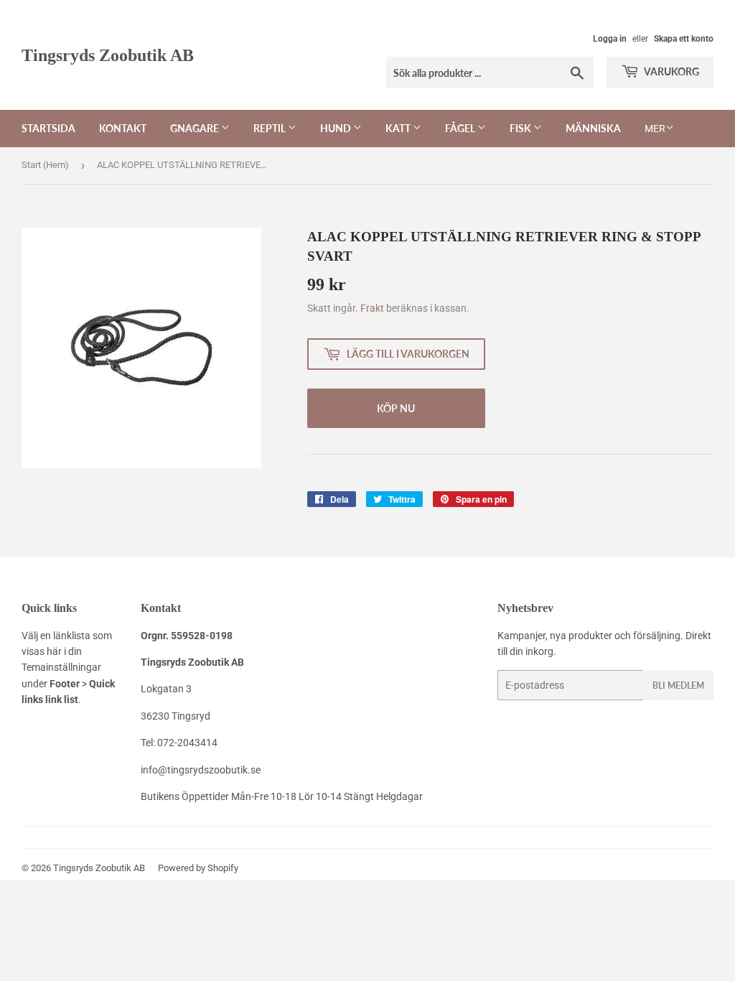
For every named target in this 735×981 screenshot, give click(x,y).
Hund (336, 128)
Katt (399, 128)
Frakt (372, 308)
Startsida (48, 128)
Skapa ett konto (683, 39)
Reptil (270, 128)
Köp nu (396, 408)
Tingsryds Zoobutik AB (108, 55)
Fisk (521, 128)
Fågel (461, 128)
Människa (593, 128)
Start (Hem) (45, 164)
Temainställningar (61, 667)
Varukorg (670, 71)
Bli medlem (678, 685)
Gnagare (195, 128)
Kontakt (122, 128)
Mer (655, 128)
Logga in (610, 39)
